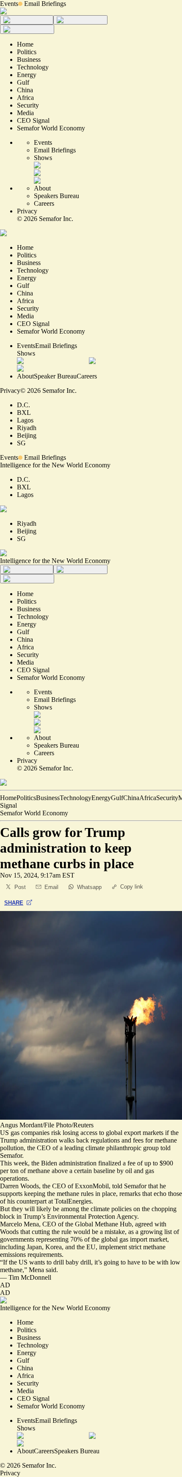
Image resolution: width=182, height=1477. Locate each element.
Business (48, 797)
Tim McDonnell (29, 1277)
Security (167, 797)
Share (13, 903)
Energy (101, 797)
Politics (26, 797)
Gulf (117, 797)
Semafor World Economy (34, 813)
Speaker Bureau (55, 376)
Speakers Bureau (56, 195)
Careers (44, 203)
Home (8, 797)
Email (51, 887)
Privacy (27, 211)
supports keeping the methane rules (47, 1193)
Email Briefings (45, 3)
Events (9, 3)
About (42, 188)
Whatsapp (89, 887)
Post (20, 887)
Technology (75, 797)
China (131, 797)
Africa (147, 797)
